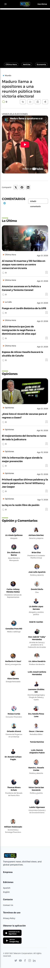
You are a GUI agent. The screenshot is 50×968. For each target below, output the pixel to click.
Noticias (26, 64)
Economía (41, 64)
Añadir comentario (35, 202)
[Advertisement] (25, 35)
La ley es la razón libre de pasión (20, 505)
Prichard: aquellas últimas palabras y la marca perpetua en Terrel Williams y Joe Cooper (25, 483)
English (6, 892)
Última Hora (11, 64)
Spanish (6, 888)
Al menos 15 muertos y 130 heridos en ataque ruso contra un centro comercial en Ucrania (23, 264)
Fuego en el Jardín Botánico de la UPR (24, 308)
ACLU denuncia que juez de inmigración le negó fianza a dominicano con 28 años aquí (19, 330)
